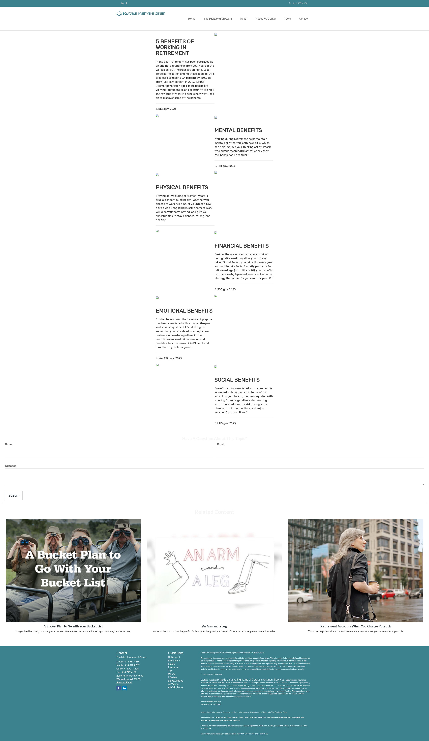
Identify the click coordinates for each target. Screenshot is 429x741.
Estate (171, 663)
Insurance (173, 667)
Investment (174, 660)
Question (11, 466)
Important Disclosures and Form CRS (252, 733)
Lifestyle (172, 677)
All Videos (173, 684)
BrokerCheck (259, 652)
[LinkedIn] (122, 3)
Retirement (174, 657)
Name (8, 444)
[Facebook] (126, 3)
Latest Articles (175, 680)
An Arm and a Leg (214, 626)
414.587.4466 (300, 3)
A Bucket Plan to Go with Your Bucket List (73, 626)
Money (171, 674)
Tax (170, 670)
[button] (218, 19)
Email (220, 444)
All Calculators (175, 687)
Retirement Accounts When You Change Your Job (356, 626)
